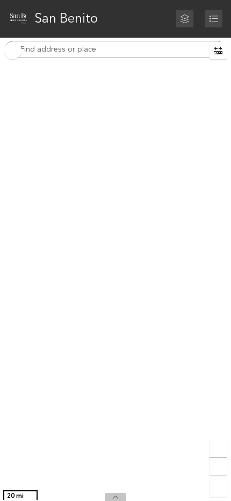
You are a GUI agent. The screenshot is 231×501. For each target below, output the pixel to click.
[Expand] (115, 497)
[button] (218, 50)
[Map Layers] (184, 18)
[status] (20, 496)
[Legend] (213, 18)
